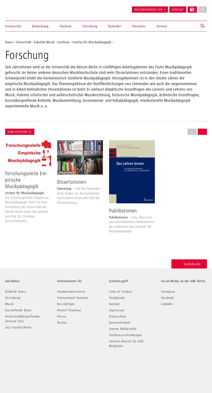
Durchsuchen (18, 132)
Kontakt (178, 9)
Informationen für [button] (148, 9)
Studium (65, 26)
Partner (62, 322)
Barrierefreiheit (119, 322)
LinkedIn (167, 304)
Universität (13, 26)
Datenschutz (117, 316)
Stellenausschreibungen (125, 335)
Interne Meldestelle (123, 329)
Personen (139, 26)
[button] (203, 26)
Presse (61, 316)
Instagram (168, 291)
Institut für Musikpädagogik (91, 42)
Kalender (114, 26)
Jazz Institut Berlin (18, 327)
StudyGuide (192, 264)
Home (9, 42)
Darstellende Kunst (18, 310)
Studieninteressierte (71, 291)
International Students (72, 298)
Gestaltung (12, 298)
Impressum (116, 310)
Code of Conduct (120, 291)
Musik (9, 304)
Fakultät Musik (44, 42)
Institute (64, 42)
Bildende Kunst (15, 291)
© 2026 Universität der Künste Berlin (26, 363)
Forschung (90, 26)
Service (162, 26)
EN (202, 9)
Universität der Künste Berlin (21, 7)
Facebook (167, 298)
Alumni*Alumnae (69, 310)
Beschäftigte (66, 304)
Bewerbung (40, 26)
